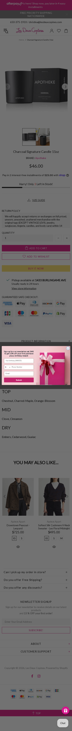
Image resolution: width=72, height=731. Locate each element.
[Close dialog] (68, 348)
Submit (19, 380)
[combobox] (7, 367)
